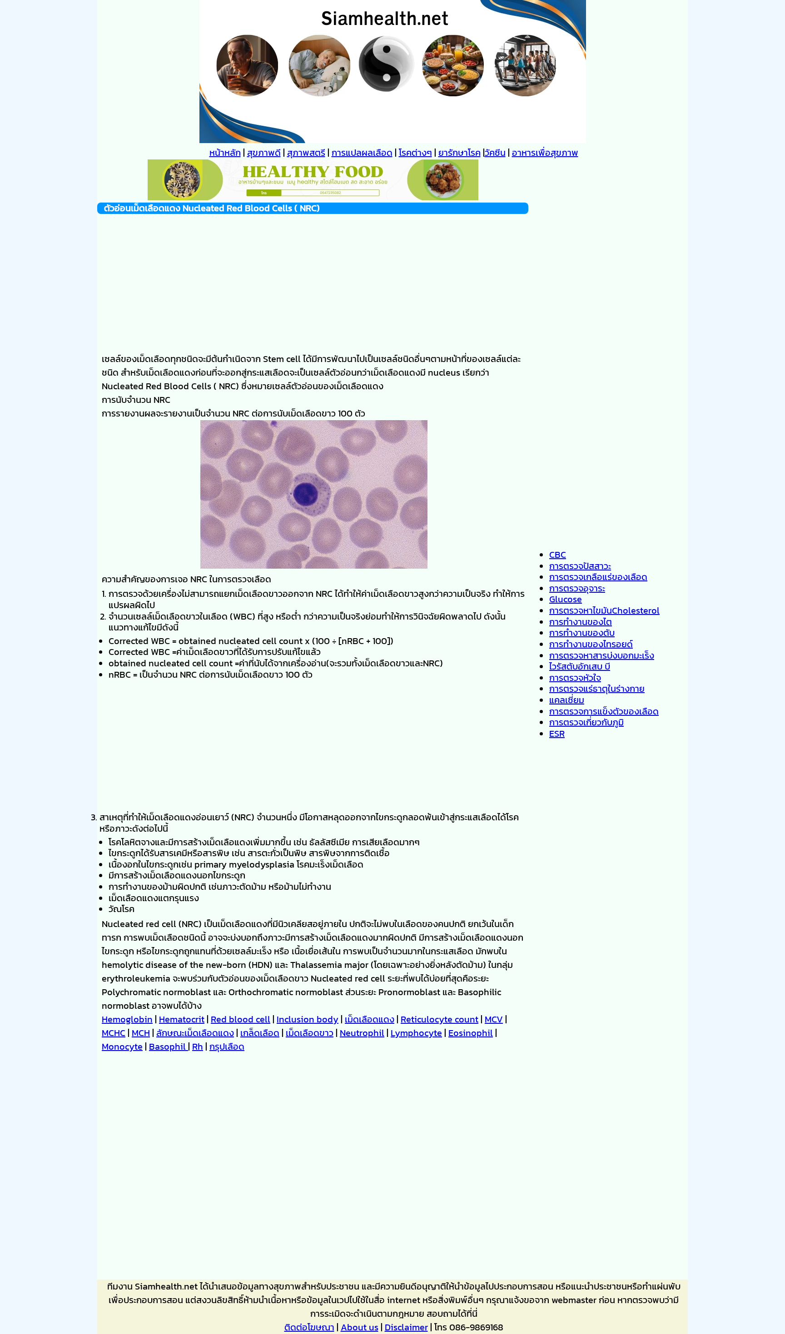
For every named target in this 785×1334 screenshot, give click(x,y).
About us (359, 1327)
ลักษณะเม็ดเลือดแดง (195, 1033)
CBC (557, 554)
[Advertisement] (312, 277)
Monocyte (122, 1046)
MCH (141, 1033)
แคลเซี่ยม (566, 700)
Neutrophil (362, 1033)
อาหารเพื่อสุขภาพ (545, 152)
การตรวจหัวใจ (575, 677)
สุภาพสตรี (306, 152)
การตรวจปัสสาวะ (580, 566)
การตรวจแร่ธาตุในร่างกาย (597, 688)
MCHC (113, 1033)
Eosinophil (470, 1033)
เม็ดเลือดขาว (309, 1033)
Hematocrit (181, 1019)
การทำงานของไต (580, 622)
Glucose (565, 599)
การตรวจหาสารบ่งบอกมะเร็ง (601, 655)
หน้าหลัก (225, 152)
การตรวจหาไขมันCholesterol (604, 610)
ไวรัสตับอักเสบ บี (579, 666)
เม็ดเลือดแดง (369, 1019)
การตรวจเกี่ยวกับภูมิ (586, 722)
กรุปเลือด (226, 1046)
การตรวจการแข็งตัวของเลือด (604, 711)
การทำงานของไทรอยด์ (591, 644)
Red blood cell (240, 1019)
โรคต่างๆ (415, 152)
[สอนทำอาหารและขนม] (313, 197)
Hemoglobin (127, 1019)
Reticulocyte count (439, 1019)
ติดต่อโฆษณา (309, 1327)
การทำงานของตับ (582, 633)
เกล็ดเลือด (259, 1033)
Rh (197, 1046)
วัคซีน (495, 152)
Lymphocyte (416, 1033)
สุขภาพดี (264, 152)
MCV (494, 1019)
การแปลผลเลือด (362, 152)
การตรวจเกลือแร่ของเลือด (598, 577)
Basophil (168, 1046)
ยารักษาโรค (459, 152)
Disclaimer (406, 1327)
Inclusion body (307, 1019)
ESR (557, 733)
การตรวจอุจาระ (577, 588)
